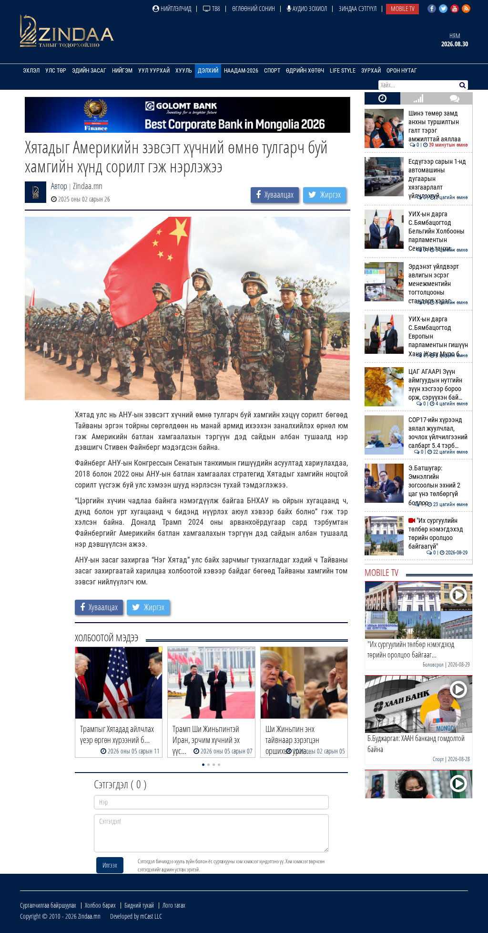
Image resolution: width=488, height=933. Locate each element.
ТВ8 (215, 8)
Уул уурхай (154, 70)
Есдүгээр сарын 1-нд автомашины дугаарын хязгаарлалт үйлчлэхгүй (438, 179)
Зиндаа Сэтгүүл (357, 8)
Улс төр (55, 70)
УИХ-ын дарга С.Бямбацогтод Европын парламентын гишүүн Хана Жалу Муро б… (438, 336)
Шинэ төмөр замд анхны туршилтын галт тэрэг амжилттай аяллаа (438, 126)
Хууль (183, 70)
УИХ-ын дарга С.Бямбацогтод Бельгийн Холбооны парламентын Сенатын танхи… (438, 231)
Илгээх (109, 864)
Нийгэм (122, 70)
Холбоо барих (100, 905)
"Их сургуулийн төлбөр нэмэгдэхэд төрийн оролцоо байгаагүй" (438, 534)
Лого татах (174, 905)
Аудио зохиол (309, 8)
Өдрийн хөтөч (305, 70)
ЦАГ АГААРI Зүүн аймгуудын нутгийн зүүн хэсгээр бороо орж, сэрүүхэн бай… (438, 385)
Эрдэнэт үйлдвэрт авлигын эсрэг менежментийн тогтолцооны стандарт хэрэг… (438, 284)
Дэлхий (208, 70)
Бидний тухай (139, 905)
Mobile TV (402, 8)
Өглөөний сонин (253, 8)
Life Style (343, 70)
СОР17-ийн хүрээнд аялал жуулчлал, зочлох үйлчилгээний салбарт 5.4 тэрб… (438, 433)
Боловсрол (433, 664)
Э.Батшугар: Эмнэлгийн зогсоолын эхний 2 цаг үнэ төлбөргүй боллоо (438, 485)
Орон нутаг (401, 70)
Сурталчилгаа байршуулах (48, 905)
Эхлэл (31, 70)
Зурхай (371, 70)
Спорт (272, 70)
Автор (59, 185)
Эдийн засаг (89, 70)
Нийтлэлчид (175, 8)
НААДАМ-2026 (241, 70)
